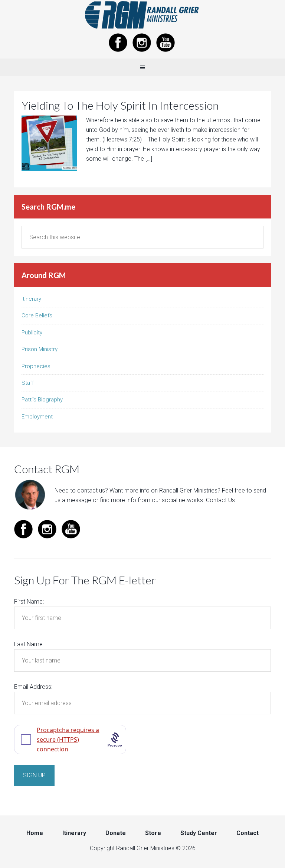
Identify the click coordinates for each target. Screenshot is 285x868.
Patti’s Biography (42, 399)
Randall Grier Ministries (142, 15)
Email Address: (33, 686)
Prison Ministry (40, 349)
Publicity (32, 332)
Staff (28, 383)
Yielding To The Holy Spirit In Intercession (120, 105)
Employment (37, 416)
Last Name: (29, 644)
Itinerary (31, 299)
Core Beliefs (37, 315)
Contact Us (220, 500)
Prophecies (36, 366)
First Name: (29, 601)
